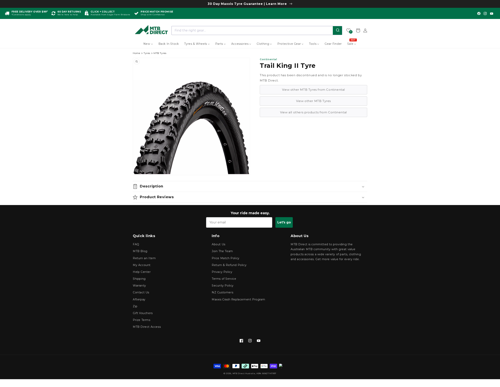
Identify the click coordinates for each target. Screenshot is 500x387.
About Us (218, 244)
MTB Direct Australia (244, 373)
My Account (142, 265)
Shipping (139, 278)
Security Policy (223, 285)
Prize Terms (141, 320)
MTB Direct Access (147, 327)
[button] (250, 186)
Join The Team (222, 251)
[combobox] (256, 30)
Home (136, 53)
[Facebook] (479, 13)
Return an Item (144, 258)
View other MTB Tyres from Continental (313, 89)
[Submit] (337, 30)
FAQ (136, 244)
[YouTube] (491, 13)
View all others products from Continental (313, 112)
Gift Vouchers (143, 313)
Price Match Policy (225, 258)
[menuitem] (148, 44)
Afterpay (139, 299)
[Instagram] (485, 13)
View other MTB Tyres (313, 101)
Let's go (284, 222)
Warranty (139, 285)
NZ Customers (222, 292)
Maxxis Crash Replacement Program (238, 299)
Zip (135, 306)
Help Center (142, 272)
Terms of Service (224, 278)
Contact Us (141, 292)
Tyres (147, 53)
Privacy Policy (222, 272)
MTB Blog (140, 251)
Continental (268, 59)
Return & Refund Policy (229, 265)
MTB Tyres (160, 53)
